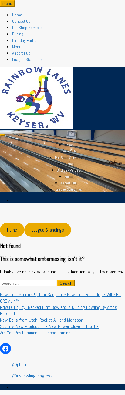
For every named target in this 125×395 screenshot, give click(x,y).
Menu (16, 46)
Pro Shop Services (27, 27)
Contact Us (21, 21)
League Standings (27, 59)
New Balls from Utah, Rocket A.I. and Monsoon (41, 320)
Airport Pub (21, 53)
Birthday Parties (25, 40)
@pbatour (21, 364)
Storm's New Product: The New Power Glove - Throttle (49, 326)
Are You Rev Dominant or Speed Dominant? (38, 333)
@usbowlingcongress (32, 376)
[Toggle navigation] (2, 135)
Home (17, 15)
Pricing (17, 34)
